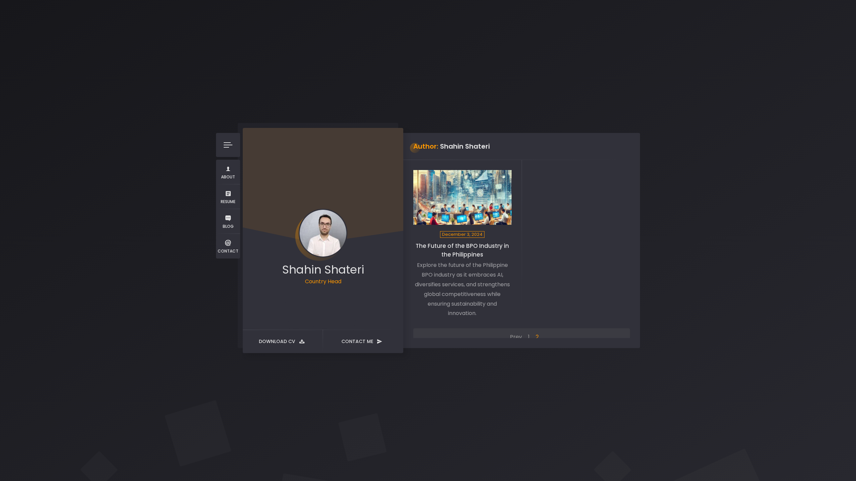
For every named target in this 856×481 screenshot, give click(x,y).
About (228, 177)
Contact (228, 251)
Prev (516, 337)
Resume (228, 201)
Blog (228, 226)
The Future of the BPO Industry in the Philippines (462, 250)
